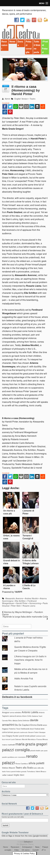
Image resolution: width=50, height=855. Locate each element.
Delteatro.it (27, 841)
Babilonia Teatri (37, 716)
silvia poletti (36, 763)
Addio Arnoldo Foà (23, 678)
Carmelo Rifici (7, 720)
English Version (21, 98)
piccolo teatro (35, 750)
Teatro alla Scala (24, 767)
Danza (20, 43)
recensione (22, 757)
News (12, 41)
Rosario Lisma (29, 605)
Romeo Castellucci (21, 763)
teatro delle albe (38, 768)
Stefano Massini (8, 767)
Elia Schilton (20, 600)
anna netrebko (15, 712)
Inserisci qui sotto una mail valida (13, 817)
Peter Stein (16, 605)
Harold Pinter (22, 603)
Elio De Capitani (22, 724)
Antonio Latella (30, 712)
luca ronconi (6, 739)
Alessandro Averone (14, 598)
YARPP (18, 591)
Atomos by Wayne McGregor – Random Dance (22, 613)
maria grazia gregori (31, 743)
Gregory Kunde (12, 735)
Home (5, 847)
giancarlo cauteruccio (21, 732)
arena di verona (16, 716)
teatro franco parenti (9, 771)
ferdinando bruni (27, 728)
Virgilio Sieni (18, 774)
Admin (7, 98)
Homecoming (35, 603)
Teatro (32, 98)
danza (14, 720)
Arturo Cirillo (27, 716)
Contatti (35, 849)
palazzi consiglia (16, 749)
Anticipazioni (27, 847)
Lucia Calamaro (16, 739)
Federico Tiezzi (15, 729)
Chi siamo (26, 849)
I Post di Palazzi (45, 47)
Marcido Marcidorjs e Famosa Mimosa (35, 739)
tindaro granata (21, 771)
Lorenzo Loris (40, 736)
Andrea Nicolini (31, 598)
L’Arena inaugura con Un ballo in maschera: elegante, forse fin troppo (30, 660)
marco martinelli (8, 744)
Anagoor (6, 712)
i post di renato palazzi (26, 736)
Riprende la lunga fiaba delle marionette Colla (25, 616)
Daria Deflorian (23, 720)
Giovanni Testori (33, 732)
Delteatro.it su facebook (17, 697)
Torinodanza (31, 771)
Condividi (5, 103)
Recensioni (4, 45)
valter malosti (7, 775)
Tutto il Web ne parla (37, 47)
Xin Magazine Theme (25, 844)
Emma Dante (36, 724)
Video (16, 849)
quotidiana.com (13, 757)
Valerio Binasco (41, 771)
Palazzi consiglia (29, 47)
